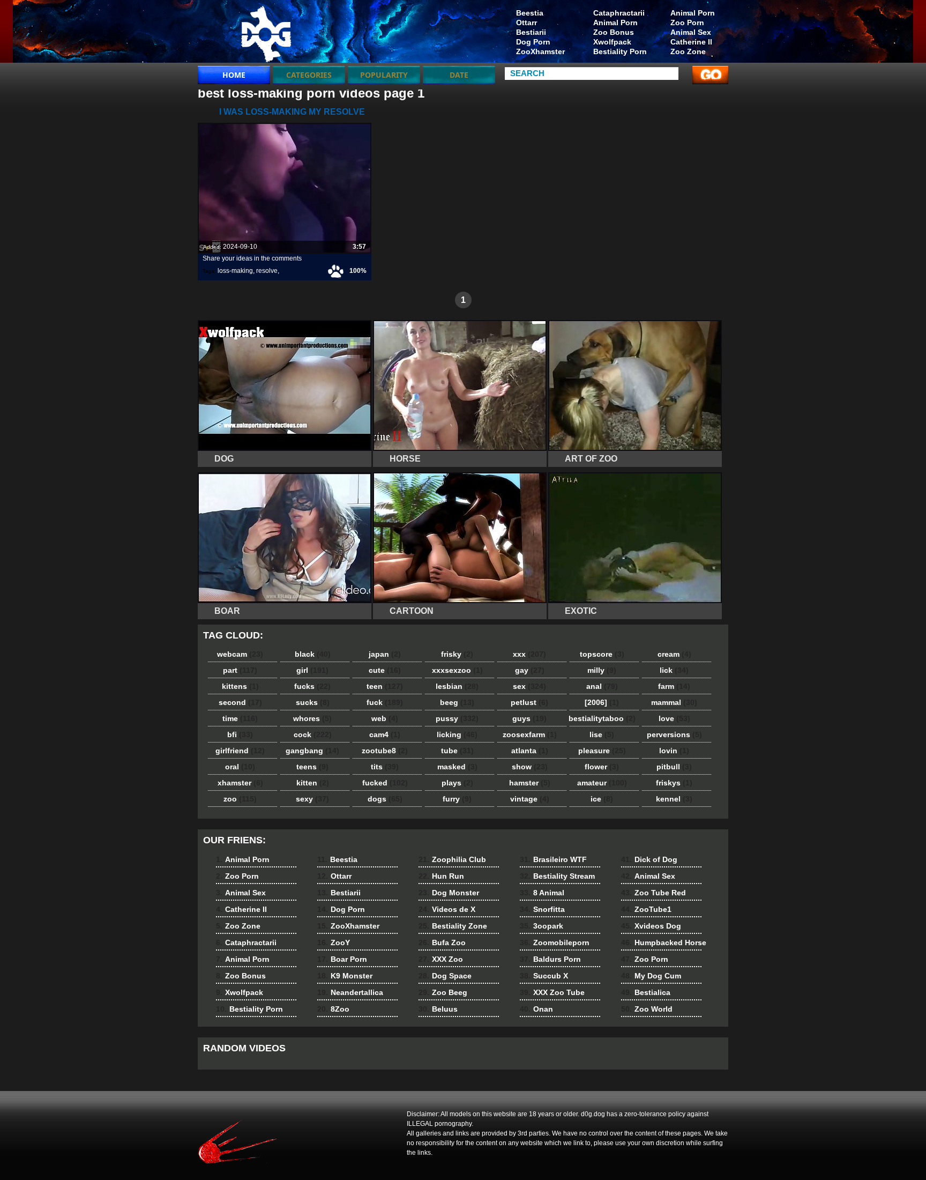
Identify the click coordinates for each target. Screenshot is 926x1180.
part (240, 670)
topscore (602, 654)
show (530, 766)
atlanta (529, 750)
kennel (674, 799)
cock (313, 734)
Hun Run (441, 876)
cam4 (384, 734)
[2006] (602, 702)
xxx (529, 654)
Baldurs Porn (550, 959)
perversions (674, 734)
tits (385, 766)
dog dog (266, 33)
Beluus (438, 1009)
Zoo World (647, 1009)
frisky (457, 654)
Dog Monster (449, 892)
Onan (536, 1009)
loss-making (235, 270)
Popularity (384, 75)
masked (457, 766)
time (240, 718)
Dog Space (445, 975)
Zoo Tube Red (653, 892)
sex (529, 686)
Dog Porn (533, 42)
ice (602, 799)
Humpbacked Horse (663, 942)
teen (385, 686)
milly (601, 670)
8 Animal (542, 892)
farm (674, 686)
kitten (312, 782)
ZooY (333, 942)
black (313, 654)
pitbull (674, 766)
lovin (674, 750)
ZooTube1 (646, 909)
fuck (385, 702)
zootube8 (385, 750)
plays (457, 782)
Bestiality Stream (557, 876)
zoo (240, 799)
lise (601, 734)
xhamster (240, 782)
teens (312, 766)
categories (309, 75)
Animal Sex (690, 32)
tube (457, 750)
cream (674, 654)
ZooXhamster (540, 51)
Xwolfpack (612, 42)
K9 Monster (344, 975)
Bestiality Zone (453, 926)
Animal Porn (692, 13)
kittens (240, 686)
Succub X (544, 975)
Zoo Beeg (443, 992)
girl (312, 670)
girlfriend (240, 750)
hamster (529, 782)
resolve (267, 270)
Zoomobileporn (554, 942)
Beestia (529, 13)
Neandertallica (350, 992)
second (240, 702)
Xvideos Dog (651, 926)
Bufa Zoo (442, 942)
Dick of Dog (649, 859)
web (384, 718)
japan (385, 654)
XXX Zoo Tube (552, 992)
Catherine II (691, 42)
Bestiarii (531, 32)
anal (602, 686)
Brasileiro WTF (553, 859)
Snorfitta (542, 909)
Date (459, 75)
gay (529, 670)
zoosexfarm (530, 734)
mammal (674, 702)
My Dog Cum (651, 975)
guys (529, 718)
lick (674, 670)
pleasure (602, 750)
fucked (385, 782)
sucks (313, 702)
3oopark (541, 926)
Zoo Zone (688, 51)
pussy (457, 718)
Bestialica (645, 992)
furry (457, 799)
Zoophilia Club (452, 859)
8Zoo (333, 1009)
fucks (312, 686)
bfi (240, 734)
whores (312, 718)
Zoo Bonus (613, 32)
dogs (385, 799)
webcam (240, 654)
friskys (674, 782)
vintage (529, 799)
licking (457, 734)
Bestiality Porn (620, 51)
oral (240, 766)
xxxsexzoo (457, 670)
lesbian (457, 686)
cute (385, 670)
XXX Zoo (441, 959)
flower (602, 766)
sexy (312, 799)
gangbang (312, 750)
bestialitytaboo (602, 718)
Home (233, 75)
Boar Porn (342, 959)
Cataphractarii (619, 13)
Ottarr (526, 22)
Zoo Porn (687, 22)
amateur (602, 782)
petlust (529, 702)
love (674, 718)
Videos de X (447, 909)
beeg (457, 702)
